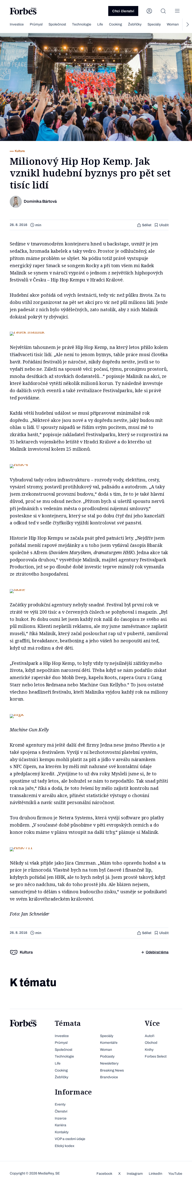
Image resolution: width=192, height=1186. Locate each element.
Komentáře (109, 1043)
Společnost (57, 24)
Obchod (151, 1043)
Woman (173, 24)
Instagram (135, 1174)
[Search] (163, 11)
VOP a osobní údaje (70, 1139)
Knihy (149, 1050)
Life (100, 24)
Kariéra (60, 1125)
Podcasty (107, 1056)
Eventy (60, 1104)
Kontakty (61, 1132)
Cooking (115, 24)
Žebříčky (135, 24)
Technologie (81, 24)
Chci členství (123, 11)
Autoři (149, 1036)
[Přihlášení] (149, 11)
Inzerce (60, 1118)
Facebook (104, 1174)
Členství (61, 1111)
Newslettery (109, 1063)
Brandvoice (109, 1077)
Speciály (154, 24)
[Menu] (177, 11)
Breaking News (112, 1070)
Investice (17, 24)
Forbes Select (155, 1056)
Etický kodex (64, 1146)
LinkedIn (155, 1174)
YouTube (175, 1174)
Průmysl (36, 24)
